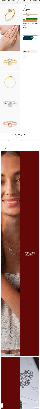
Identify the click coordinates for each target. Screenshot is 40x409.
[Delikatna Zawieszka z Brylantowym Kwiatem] (24, 57)
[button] (13, 3)
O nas (6, 148)
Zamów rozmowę (32, 52)
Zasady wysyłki (7, 146)
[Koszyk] (38, 2)
